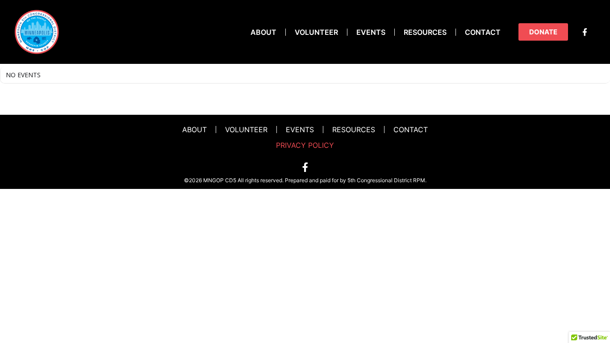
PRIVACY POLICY (305, 145)
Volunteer (316, 32)
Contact (483, 32)
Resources (425, 32)
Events (370, 32)
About (263, 32)
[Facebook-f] (584, 32)
